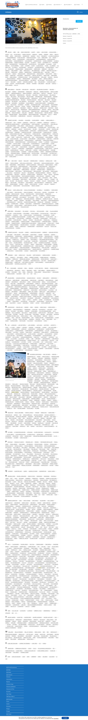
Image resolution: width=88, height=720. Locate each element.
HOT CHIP (43, 260)
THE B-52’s (48, 553)
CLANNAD (9, 143)
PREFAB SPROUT (20, 463)
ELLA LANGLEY (23, 197)
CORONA (35, 150)
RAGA (16, 478)
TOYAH (37, 600)
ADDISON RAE (26, 56)
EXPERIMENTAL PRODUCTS (52, 205)
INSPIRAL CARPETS (51, 270)
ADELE (51, 54)
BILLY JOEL (45, 101)
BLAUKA (7, 104)
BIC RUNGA (47, 99)
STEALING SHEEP (19, 530)
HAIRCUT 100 (22, 255)
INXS (20, 272)
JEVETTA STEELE (43, 289)
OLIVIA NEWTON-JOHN (21, 434)
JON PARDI (18, 299)
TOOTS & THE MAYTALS (19, 596)
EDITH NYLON (38, 192)
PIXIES (57, 458)
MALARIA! (29, 363)
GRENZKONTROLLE (35, 247)
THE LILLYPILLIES (46, 569)
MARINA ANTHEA (37, 371)
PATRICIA (46, 444)
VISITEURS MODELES (34, 626)
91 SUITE (20, 423)
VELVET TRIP (41, 621)
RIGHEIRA (15, 488)
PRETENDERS (29, 463)
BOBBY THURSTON (45, 106)
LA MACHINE (37, 327)
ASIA (35, 81)
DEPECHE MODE (9, 174)
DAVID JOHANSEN (33, 166)
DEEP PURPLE (18, 171)
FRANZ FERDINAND (14, 224)
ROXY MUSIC (21, 494)
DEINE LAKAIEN (54, 171)
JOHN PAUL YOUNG (14, 298)
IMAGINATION (10, 270)
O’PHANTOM (8, 436)
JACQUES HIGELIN (31, 278)
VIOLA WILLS (55, 624)
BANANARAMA (21, 91)
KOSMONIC (31, 319)
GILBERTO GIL (15, 239)
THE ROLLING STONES (47, 577)
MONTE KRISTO (54, 401)
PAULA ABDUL (32, 447)
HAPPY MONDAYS (37, 255)
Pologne (8, 708)
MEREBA (35, 387)
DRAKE (26, 184)
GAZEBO (40, 234)
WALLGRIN (10, 632)
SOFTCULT (19, 522)
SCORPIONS (8, 507)
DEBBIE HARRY (16, 169)
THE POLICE (42, 575)
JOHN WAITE (23, 298)
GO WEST (27, 244)
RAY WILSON (8, 481)
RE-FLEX (45, 481)
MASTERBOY (30, 379)
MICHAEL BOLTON (24, 388)
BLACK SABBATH (30, 103)
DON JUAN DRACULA (39, 182)
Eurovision (8, 691)
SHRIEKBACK (51, 506)
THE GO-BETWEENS (38, 564)
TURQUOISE (8, 604)
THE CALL (15, 557)
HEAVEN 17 (12, 257)
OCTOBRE (10, 432)
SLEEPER (27, 520)
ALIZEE (46, 65)
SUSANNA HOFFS (51, 536)
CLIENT (42, 145)
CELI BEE (35, 129)
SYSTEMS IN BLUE (9, 540)
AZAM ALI (54, 83)
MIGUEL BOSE (34, 393)
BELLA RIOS (13, 96)
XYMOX (44, 643)
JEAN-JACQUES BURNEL (16, 285)
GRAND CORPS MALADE (16, 245)
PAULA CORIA (47, 447)
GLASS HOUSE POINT (17, 241)
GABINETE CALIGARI (12, 232)
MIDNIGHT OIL (17, 393)
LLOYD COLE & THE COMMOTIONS (20, 343)
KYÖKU (45, 320)
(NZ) (46, 493)
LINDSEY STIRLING (32, 340)
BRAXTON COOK (25, 111)
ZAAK (9, 656)
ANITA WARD (20, 75)
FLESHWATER (46, 215)
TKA (24, 595)
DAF (9, 160)
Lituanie (64, 43)
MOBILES (43, 400)
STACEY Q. (14, 528)
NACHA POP (10, 412)
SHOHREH (34, 514)
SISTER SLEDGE (39, 519)
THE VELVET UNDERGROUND (23, 587)
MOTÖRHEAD (49, 405)
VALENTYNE (19, 617)
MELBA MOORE (51, 384)
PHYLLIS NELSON (36, 457)
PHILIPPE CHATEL (33, 455)
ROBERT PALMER (45, 489)
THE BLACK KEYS (16, 554)
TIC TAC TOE (42, 591)
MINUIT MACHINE (16, 398)
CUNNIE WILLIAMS (9, 154)
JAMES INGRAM (24, 280)
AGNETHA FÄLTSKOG (31, 57)
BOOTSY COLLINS (15, 109)
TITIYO (20, 595)
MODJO (27, 401)
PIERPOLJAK (8, 458)
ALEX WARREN (41, 64)
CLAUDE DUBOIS (45, 143)
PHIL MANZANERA (18, 457)
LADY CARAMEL (31, 325)
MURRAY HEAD (35, 406)
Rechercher (66, 19)
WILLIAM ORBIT (44, 635)
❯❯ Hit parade (9, 699)
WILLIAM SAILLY (53, 635)
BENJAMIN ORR (38, 96)
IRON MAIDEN (55, 272)
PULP (13, 466)
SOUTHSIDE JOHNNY (35, 525)
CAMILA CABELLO (50, 120)
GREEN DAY (53, 247)
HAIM (16, 255)
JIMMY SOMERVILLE (51, 291)
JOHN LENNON (14, 296)
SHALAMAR (44, 510)
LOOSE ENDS (34, 345)
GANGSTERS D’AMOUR (36, 232)
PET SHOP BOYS (16, 454)
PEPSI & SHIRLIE (17, 450)
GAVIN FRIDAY (33, 234)
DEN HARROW (31, 172)
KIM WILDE (56, 314)
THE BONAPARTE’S (55, 554)
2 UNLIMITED (20, 606)
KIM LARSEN (49, 314)
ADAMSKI (46, 54)
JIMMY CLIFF (42, 291)
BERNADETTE (15, 98)
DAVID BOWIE (13, 164)
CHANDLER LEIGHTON (43, 130)
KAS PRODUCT (42, 309)
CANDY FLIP (32, 122)
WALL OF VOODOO (29, 632)
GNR (6, 242)
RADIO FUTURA (31, 476)
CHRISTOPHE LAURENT (48, 140)
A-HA (39, 57)
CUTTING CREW (47, 154)
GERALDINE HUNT (49, 236)
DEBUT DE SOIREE (9, 171)
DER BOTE (16, 174)
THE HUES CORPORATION (17, 567)
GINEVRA (23, 239)
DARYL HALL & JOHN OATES (26, 163)
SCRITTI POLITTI (31, 507)
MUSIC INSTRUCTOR (54, 406)
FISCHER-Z (15, 215)
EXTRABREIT (10, 206)
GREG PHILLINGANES (24, 247)
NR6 (28, 426)
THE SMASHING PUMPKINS (17, 582)
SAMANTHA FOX (8, 502)
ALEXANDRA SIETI (13, 64)
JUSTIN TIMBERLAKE (45, 302)
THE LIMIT (14, 570)
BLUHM (23, 106)
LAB (8, 325)
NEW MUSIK (49, 418)
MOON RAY (52, 403)
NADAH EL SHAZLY (29, 412)
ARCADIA (50, 77)
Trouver (79, 21)
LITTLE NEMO (36, 341)
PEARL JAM (53, 449)
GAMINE (27, 232)
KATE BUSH (49, 309)
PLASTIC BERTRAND (25, 460)
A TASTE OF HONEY (51, 81)
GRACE (32, 244)
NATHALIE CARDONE (38, 414)
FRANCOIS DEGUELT (35, 221)
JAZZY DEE (13, 283)
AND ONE (7, 72)
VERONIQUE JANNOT (22, 622)
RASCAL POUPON (44, 480)
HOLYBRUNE (26, 260)
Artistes (81, 12)
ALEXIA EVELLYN (32, 64)
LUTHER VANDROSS (18, 350)
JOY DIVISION (56, 299)
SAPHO (6, 504)
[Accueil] (77, 12)
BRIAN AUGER (53, 111)
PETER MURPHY (28, 452)
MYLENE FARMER (21, 408)
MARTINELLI (45, 375)
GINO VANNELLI (34, 239)
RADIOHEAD (39, 476)
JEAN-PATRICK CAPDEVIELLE (21, 286)
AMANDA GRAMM (19, 68)
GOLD (10, 242)
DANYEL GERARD (14, 163)
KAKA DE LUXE (19, 307)
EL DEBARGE (42, 195)
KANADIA (26, 307)
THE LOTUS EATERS (40, 570)
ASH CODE (13, 81)
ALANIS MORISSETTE (18, 60)
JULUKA (19, 302)
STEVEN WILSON (47, 531)
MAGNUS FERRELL (41, 361)
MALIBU (46, 363)
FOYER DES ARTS (17, 219)
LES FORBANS (20, 335)
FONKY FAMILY (12, 218)
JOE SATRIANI (34, 294)
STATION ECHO (10, 530)
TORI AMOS (44, 596)
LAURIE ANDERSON (39, 330)
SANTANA (54, 502)
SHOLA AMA (41, 514)
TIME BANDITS (10, 593)
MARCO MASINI (49, 366)
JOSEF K (29, 299)
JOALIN (15, 293)
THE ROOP (15, 578)
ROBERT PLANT (54, 489)
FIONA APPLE (8, 215)
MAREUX (35, 367)
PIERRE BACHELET (17, 458)
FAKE (47, 211)
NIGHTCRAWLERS (29, 421)
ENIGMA (16, 200)
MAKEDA (54, 361)
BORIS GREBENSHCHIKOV (34, 109)
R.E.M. (17, 483)
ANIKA (55, 73)
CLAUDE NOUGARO (16, 145)
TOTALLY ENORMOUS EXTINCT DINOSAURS (29, 598)
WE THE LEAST (29, 634)
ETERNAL (7, 203)
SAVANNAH (18, 506)
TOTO (42, 598)
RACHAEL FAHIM (11, 476)
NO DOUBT (48, 423)
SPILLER (23, 527)
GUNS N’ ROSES (18, 250)
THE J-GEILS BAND (13, 569)
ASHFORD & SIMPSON (28, 81)
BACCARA (18, 89)
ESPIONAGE (47, 202)
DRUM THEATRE (33, 184)
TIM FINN (17, 593)
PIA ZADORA (45, 457)
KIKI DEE (21, 314)
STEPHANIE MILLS (9, 531)
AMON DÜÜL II (27, 70)
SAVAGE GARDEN (51, 504)
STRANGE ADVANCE (14, 535)
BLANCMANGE (51, 103)
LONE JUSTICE (26, 345)
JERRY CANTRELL (44, 288)
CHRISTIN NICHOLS (29, 140)
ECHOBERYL (47, 190)
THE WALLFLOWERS (43, 587)
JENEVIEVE (41, 286)
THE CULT (15, 561)
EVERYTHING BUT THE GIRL (30, 205)
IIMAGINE (31, 268)
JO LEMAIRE (30, 298)
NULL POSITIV (39, 426)
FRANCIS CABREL (15, 221)
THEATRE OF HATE (51, 551)
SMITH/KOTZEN (34, 520)
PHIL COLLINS (38, 454)
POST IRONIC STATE (9, 463)
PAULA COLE (39, 447)
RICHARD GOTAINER (51, 484)
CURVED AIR (35, 154)
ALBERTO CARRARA (18, 62)
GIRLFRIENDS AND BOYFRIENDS (46, 239)
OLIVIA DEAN (56, 432)
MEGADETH (7, 384)
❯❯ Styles (8, 669)
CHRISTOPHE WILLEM (32, 141)
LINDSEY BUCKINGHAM (21, 340)
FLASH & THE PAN (28, 215)
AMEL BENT (50, 68)
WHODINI (14, 635)
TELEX (53, 548)
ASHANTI (19, 81)
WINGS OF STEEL (27, 637)
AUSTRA (12, 83)
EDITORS (45, 192)
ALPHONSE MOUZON (39, 67)
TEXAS (6, 551)
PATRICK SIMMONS (29, 445)
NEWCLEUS (36, 418)
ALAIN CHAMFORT (31, 59)
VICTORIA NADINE (22, 624)
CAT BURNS (23, 127)
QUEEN (25, 471)
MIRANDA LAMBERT (35, 398)
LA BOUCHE (13, 325)
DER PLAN (23, 174)
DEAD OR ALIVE (41, 167)
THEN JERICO (48, 574)
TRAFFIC (23, 601)
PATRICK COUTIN (9, 445)
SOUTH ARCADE (24, 525)
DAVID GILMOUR (49, 164)
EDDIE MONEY (55, 190)
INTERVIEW (14, 272)
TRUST (46, 603)
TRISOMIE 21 (34, 603)
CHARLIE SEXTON (36, 133)
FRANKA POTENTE (16, 223)
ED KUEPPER (51, 192)
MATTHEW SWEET (54, 380)
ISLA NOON (18, 273)
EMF (13, 198)
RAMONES (42, 478)
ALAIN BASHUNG (21, 59)
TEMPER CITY (14, 549)
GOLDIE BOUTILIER (28, 242)
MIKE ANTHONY (8, 395)
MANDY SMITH (30, 364)
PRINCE (8, 465)
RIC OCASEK (8, 488)
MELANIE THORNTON (41, 384)
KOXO (43, 319)
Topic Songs (8, 694)
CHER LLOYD (19, 137)
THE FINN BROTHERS (15, 562)
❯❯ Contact (8, 714)
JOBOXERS (48, 293)
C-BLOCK (20, 129)
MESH (50, 387)
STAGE (19, 528)
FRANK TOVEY (51, 223)
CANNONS (39, 122)
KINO (13, 317)
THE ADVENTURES (25, 551)
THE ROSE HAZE (23, 578)
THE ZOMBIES (42, 588)
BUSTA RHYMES (36, 115)
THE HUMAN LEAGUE (29, 567)
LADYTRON (46, 325)
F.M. (55, 216)
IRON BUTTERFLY (47, 272)
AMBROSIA (44, 68)
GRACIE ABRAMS (47, 244)
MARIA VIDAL (42, 369)
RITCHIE (38, 488)
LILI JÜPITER (21, 338)
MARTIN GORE (53, 375)
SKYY (21, 520)
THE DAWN (39, 561)
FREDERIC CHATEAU (50, 224)
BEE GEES (28, 94)
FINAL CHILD (53, 213)
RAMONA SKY (28, 483)
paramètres (56, 718)
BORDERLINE (24, 109)
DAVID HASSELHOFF (23, 166)
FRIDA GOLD (23, 226)
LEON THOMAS (10, 333)
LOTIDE (47, 345)
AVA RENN (34, 83)
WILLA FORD (36, 635)
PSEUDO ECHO (44, 465)
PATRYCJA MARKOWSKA (49, 445)
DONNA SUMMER (13, 184)
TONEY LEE (53, 595)
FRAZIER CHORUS (24, 224)
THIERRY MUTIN (51, 588)
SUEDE (46, 535)
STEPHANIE (51, 530)
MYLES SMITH (30, 408)
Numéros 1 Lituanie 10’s (67, 36)
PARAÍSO (37, 442)
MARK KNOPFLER (52, 371)
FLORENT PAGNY (31, 216)
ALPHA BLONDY (22, 67)
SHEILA (52, 512)
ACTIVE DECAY (17, 54)
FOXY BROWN (8, 219)
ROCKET (22, 491)
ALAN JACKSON (28, 60)
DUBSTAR (52, 184)
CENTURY (9, 130)
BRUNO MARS (43, 114)
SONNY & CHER (17, 523)
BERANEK (55, 96)
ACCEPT (33, 52)
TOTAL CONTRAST (14, 598)
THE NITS (41, 574)
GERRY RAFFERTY (24, 237)
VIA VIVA (9, 624)
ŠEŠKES (56, 509)
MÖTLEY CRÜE (41, 405)
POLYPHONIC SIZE (13, 462)
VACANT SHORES (11, 617)
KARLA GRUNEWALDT (18, 309)
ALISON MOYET (39, 65)
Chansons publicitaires (11, 686)
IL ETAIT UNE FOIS (39, 268)
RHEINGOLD (32, 484)
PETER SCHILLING (38, 452)
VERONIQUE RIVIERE (33, 622)
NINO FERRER (27, 423)
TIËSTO (48, 591)
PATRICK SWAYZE (38, 445)
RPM (36, 494)
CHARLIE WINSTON (46, 133)
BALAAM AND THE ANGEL (42, 89)
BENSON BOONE (47, 96)
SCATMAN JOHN (36, 506)
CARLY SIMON (21, 125)
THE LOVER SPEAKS (50, 570)
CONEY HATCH (48, 148)
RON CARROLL (37, 493)
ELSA (41, 197)
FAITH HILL (32, 211)
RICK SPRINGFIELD (51, 486)
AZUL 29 (16, 85)
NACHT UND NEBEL (19, 412)
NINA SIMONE (13, 423)
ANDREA (21, 72)
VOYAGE (19, 627)
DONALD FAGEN (51, 180)
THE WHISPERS (28, 588)
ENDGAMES (9, 200)
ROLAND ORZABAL (11, 493)
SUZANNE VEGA (8, 538)
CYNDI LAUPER (12, 156)
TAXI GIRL (43, 546)
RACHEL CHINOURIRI (21, 476)
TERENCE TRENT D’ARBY (45, 549)
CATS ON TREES (51, 127)
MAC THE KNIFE (46, 354)
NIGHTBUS (21, 421)
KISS (32, 317)
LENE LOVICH (29, 332)
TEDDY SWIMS (34, 548)
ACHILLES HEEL (52, 52)
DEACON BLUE (26, 167)
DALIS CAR (26, 160)
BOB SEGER (23, 107)
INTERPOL (7, 272)
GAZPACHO (46, 234)
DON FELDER (13, 182)
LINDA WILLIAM (10, 340)
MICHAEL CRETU (34, 388)
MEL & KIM (32, 384)
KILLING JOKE (28, 314)
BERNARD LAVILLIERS (25, 98)
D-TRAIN (41, 184)
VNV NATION (52, 626)
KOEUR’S (9, 319)
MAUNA (30, 382)
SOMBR (40, 522)
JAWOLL (43, 281)
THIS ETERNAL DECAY (33, 590)
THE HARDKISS (35, 566)
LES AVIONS (40, 333)
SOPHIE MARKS (41, 523)
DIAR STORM (15, 177)
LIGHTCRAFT (44, 337)
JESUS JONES (34, 289)
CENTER (48, 129)
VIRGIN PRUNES (18, 626)
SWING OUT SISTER (23, 538)
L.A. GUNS (12, 327)
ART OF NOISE (41, 80)
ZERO (28, 656)
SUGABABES (52, 535)
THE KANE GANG (23, 569)
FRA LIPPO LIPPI (38, 219)
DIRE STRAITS (24, 179)
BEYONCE (23, 99)
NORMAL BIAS (37, 424)
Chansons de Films (10, 689)
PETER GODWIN (8, 452)
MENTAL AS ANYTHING (48, 385)
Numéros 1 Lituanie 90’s (67, 40)
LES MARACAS (28, 335)
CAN (14, 122)
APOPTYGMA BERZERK (34, 77)
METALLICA (55, 387)
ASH (55, 80)
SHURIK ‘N (48, 514)
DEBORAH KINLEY (51, 169)
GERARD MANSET (14, 237)
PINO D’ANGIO (51, 458)
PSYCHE (51, 465)
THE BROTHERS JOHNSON (42, 556)
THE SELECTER (16, 580)
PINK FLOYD (43, 458)
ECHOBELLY (39, 190)
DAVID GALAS (41, 164)
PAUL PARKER (26, 449)
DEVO (8, 176)
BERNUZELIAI (34, 98)
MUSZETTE (9, 408)
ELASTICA (35, 195)
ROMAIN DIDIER (20, 493)
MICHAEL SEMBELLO (27, 390)
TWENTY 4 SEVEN (48, 604)
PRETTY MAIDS (37, 463)
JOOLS (23, 299)
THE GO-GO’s (47, 564)
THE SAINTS (48, 578)
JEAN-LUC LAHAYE (41, 285)
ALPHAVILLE (30, 67)
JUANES (9, 301)
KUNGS (7, 320)
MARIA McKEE (50, 367)
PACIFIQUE (10, 442)
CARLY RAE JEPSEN (11, 125)
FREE (6, 226)
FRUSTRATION (39, 226)
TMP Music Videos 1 (10, 696)
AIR (50, 57)
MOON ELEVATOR (26, 403)
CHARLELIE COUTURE (26, 132)
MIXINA (30, 400)
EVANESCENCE (36, 203)
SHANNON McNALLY (24, 512)
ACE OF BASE (44, 52)
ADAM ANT (34, 54)
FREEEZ (11, 226)
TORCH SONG (37, 596)
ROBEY (8, 491)
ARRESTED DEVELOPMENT (11, 80)
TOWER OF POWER (30, 600)
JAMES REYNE (33, 280)
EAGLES (9, 190)
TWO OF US (13, 606)
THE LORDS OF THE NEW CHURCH (26, 570)
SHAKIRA (38, 510)
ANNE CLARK (46, 75)
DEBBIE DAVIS (8, 169)
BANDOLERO (29, 91)
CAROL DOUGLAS (29, 125)
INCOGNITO (17, 270)
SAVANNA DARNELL (9, 506)
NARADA (16, 414)
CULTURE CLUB (53, 153)
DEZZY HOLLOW (40, 176)
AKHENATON (8, 59)
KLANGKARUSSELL (49, 317)
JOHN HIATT (49, 294)
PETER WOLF (46, 452)
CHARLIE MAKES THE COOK (16, 133)
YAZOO (29, 648)
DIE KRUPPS (45, 177)
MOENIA (32, 401)
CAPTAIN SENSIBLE (26, 124)
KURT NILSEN (22, 320)
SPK (41, 527)
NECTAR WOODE (38, 416)
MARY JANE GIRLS (50, 377)
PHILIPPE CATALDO (23, 455)
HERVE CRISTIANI (45, 259)
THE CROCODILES (49, 559)
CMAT (17, 146)
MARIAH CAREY (42, 367)
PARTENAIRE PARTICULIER (46, 442)
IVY (28, 273)
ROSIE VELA (8, 494)
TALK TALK (32, 544)
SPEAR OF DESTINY (15, 527)
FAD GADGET (18, 211)
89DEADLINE (48, 193)
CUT (41, 154)
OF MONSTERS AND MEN (19, 432)
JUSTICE (37, 302)
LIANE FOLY (36, 337)
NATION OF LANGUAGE (21, 416)
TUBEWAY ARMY (53, 603)
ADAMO (40, 54)
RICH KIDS (28, 486)
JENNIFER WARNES (14, 288)
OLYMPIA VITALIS (31, 434)
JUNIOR (32, 302)
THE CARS (31, 557)
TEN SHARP (35, 549)
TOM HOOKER (30, 595)
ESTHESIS (54, 202)
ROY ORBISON (29, 494)
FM (6, 218)
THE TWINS (12, 587)
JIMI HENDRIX (15, 291)
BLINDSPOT (20, 104)
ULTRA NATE (23, 610)
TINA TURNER (14, 595)
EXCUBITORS (41, 205)
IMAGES (46, 268)
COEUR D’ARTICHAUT (49, 146)
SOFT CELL (12, 522)
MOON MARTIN (45, 403)
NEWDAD (43, 418)
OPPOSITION (15, 436)
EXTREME (17, 206)
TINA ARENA (43, 593)
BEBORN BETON (20, 94)
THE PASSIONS (34, 575)
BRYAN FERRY (13, 115)
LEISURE (22, 332)
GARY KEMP (9, 234)
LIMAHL (27, 338)
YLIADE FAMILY (19, 650)
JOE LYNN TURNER (25, 294)
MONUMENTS (17, 403)
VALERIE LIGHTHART (48, 617)
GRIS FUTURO (8, 249)
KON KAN (15, 319)
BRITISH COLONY (39, 112)
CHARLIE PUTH (27, 133)
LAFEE (6, 327)
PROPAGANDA (36, 465)
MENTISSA (7, 387)
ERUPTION (20, 202)
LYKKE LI (36, 350)
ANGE (53, 72)
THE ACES (17, 551)
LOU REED (44, 346)
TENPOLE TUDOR (27, 549)
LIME (32, 338)
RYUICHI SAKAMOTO (25, 496)
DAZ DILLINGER (17, 167)
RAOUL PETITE (19, 480)
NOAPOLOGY (41, 423)
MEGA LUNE (15, 384)
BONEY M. (30, 107)
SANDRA (39, 502)
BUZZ (48, 115)
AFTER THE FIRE (21, 57)
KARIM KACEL (8, 309)
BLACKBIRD (14, 103)
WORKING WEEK (21, 639)
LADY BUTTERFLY (22, 325)
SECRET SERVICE (20, 509)
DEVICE (50, 174)
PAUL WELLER (34, 449)
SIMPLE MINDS (33, 517)
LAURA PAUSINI (31, 329)
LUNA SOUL (56, 348)
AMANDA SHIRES (28, 68)
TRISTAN (41, 603)
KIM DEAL (43, 314)
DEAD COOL (33, 167)
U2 (16, 613)
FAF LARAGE (25, 211)
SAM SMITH (32, 502)
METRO (8, 388)
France (7, 701)
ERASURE (21, 200)
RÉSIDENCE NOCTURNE (16, 484)
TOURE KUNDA (15, 600)
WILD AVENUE (21, 635)
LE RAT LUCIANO (32, 333)
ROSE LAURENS (52, 493)
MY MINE (37, 408)
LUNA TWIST (9, 350)
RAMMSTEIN (35, 478)
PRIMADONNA (45, 463)
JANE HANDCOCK (49, 280)
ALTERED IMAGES (50, 67)
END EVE (56, 198)
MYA (15, 408)
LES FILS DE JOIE (11, 335)
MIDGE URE (9, 393)
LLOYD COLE (8, 343)
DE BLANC (33, 169)
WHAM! (36, 634)
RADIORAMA (46, 476)
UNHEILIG (54, 610)
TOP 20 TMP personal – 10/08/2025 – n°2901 (71, 33)
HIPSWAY (7, 260)
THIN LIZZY (17, 590)
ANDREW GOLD (28, 72)
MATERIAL (43, 379)
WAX (48, 632)
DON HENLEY (21, 182)
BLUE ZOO (17, 106)
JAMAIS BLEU (54, 278)
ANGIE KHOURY (40, 73)
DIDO (39, 177)
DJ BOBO (53, 179)
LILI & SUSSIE (14, 338)
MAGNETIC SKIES (31, 361)
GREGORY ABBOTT (14, 247)
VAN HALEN (42, 619)
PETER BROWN (43, 450)
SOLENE (25, 522)
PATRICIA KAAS (53, 444)
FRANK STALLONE (42, 223)
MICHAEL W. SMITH (37, 390)
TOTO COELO (49, 598)
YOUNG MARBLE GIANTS (42, 650)
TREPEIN (19, 603)
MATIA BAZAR (37, 380)
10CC (20, 549)
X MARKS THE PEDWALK (24, 643)
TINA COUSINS (51, 593)
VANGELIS (36, 619)
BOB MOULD (15, 107)
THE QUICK (18, 577)
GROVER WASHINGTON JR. (25, 249)
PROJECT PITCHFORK (26, 465)
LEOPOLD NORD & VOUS (21, 333)
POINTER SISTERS (52, 460)
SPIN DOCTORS (30, 527)
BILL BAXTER (15, 101)
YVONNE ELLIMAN (24, 652)
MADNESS (34, 358)
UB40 (9, 610)
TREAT (13, 603)
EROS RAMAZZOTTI (11, 202)
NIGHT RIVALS (38, 421)
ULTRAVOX (29, 610)
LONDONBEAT (8, 345)
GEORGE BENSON (9, 236)
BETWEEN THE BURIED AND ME (12, 99)
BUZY (43, 115)
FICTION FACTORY (44, 213)
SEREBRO (39, 509)
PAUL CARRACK (55, 447)
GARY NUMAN (25, 234)
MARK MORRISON (31, 372)
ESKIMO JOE (40, 202)
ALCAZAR (27, 62)
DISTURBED (40, 179)
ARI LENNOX (34, 78)
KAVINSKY (27, 311)
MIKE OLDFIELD (25, 395)
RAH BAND (21, 478)
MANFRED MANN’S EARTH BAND (43, 364)
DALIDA (20, 160)
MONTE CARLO (45, 401)
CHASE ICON (13, 135)
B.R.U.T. (50, 114)
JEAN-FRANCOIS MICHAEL (47, 283)
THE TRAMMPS (49, 585)
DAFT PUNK (14, 160)
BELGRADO (35, 94)
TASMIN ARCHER (31, 546)
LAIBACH (18, 327)
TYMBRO (33, 606)
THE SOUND (27, 582)
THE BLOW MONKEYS (36, 554)
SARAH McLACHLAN (24, 504)
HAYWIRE (54, 255)
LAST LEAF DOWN (52, 327)
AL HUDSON (49, 64)
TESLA (54, 549)
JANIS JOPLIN (23, 281)
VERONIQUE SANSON (44, 622)
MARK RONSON (40, 372)
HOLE (12, 260)
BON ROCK (51, 107)
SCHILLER (44, 506)
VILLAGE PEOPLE (40, 624)
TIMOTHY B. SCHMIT (34, 593)
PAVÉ (48, 449)
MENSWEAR (38, 385)
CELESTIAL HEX (27, 129)
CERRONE (15, 130)
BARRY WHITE (36, 93)
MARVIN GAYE (30, 377)
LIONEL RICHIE (44, 340)
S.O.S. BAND (55, 523)
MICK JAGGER (54, 392)
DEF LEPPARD (46, 171)
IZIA (31, 273)
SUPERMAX (28, 536)
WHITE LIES (42, 634)
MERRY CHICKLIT (43, 387)
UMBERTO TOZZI (38, 610)
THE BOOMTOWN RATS (12, 556)
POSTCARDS (54, 462)
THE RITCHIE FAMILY (35, 577)
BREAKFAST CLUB (35, 111)
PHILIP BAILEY (14, 455)
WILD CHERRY (29, 635)
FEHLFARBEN (26, 213)
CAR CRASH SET (45, 124)
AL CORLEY (33, 62)
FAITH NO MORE (40, 211)
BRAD (19, 111)
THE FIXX (24, 562)
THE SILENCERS (38, 580)
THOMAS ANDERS (48, 590)
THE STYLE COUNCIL (36, 583)
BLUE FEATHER (45, 104)
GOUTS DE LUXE (19, 244)
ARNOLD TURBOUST (48, 78)
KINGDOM (45, 315)
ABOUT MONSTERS (25, 52)
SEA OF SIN (45, 507)
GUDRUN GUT (46, 249)
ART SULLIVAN (49, 80)
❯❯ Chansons (9, 674)
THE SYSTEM (46, 583)
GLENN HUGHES (43, 241)
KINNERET (7, 317)
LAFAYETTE (53, 325)
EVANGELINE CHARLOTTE (47, 203)
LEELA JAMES (8, 332)
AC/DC (38, 52)
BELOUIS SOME (30, 96)
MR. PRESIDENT (23, 400)
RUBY (43, 494)
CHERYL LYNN (27, 137)
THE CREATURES (39, 559)
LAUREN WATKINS (29, 330)
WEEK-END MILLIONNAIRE (11, 634)
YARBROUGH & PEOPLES (20, 648)
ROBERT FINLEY (25, 489)
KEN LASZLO (24, 312)
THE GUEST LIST (26, 566)
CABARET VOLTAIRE (12, 120)
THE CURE (21, 561)
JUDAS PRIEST (15, 301)
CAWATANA (13, 129)
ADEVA (11, 56)
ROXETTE (14, 494)
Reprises (8, 681)
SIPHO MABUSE (22, 519)
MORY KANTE (25, 405)
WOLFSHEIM (13, 639)
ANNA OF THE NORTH (37, 75)
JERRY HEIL (52, 288)
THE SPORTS (51, 582)
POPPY (27, 462)
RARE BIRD (35, 480)
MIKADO (41, 393)
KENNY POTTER (42, 312)
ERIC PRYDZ (44, 200)
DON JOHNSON (29, 182)
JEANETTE (37, 283)
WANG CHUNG (38, 632)
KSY (55, 319)
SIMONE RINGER (24, 517)
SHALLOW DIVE (51, 510)
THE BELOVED (41, 553)
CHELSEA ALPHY (37, 135)
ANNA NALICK (27, 75)
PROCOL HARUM (16, 465)
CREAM (42, 151)
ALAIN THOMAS (8, 60)
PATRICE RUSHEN (38, 444)
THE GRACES (55, 564)
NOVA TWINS (15, 426)
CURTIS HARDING (19, 154)
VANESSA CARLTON (9, 619)
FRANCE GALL (47, 219)
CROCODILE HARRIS (15, 153)
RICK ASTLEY (35, 486)
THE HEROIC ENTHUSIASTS (46, 566)
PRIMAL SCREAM (53, 463)
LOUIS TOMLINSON (35, 346)
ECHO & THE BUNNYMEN (29, 190)
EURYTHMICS (29, 203)
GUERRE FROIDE (55, 249)
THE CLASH (13, 559)
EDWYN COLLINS (15, 193)
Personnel (8, 706)
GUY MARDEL (42, 250)
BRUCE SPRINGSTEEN (34, 114)
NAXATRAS (30, 416)
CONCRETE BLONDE (39, 148)
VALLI (56, 617)
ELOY (37, 197)
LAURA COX (23, 329)
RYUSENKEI (34, 496)
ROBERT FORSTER (35, 489)
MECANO (54, 382)
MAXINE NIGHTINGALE (45, 382)
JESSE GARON (8, 289)
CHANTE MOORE (53, 130)
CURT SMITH (28, 154)
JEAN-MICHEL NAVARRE (52, 285)
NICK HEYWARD (19, 419)
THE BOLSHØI (46, 554)
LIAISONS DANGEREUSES (26, 337)
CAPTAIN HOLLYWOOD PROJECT (12, 124)
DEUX (45, 174)
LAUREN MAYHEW (19, 330)
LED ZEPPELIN (54, 330)
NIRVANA (34, 423)
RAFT (11, 478)
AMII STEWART (14, 70)
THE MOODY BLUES (48, 572)
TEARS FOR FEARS (18, 548)
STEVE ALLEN (28, 531)
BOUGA (49, 109)
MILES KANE (42, 395)
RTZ (39, 494)
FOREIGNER (28, 218)
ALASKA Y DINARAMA (47, 60)
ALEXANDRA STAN (23, 64)
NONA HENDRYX (28, 424)
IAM (8, 268)
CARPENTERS (8, 127)
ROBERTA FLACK (16, 489)
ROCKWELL (28, 491)
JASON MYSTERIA (36, 281)
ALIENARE (27, 65)
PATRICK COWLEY (19, 445)
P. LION (39, 460)
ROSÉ (43, 493)
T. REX (24, 603)
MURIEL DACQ (27, 406)
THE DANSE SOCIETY (30, 561)
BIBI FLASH (40, 99)
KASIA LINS (34, 309)
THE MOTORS (14, 574)
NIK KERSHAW (50, 421)
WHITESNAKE (50, 634)
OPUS (21, 436)
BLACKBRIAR (21, 103)
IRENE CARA (30, 272)
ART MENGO (33, 80)
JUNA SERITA (25, 302)
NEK (6, 418)
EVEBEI (56, 203)
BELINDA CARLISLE (43, 94)
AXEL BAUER (41, 83)
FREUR (16, 226)
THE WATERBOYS (53, 587)
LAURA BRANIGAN (15, 329)
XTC (40, 643)
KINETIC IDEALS (24, 315)
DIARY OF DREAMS (24, 177)
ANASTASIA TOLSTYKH (51, 70)
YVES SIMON (16, 652)
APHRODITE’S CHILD (22, 77)
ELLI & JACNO (31, 197)
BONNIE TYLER (43, 107)
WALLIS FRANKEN (19, 632)
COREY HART (28, 150)
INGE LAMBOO (41, 270)
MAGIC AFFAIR (47, 359)
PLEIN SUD (34, 460)
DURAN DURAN (16, 185)
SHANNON (16, 512)
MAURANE (36, 382)
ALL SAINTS (14, 67)
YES (53, 648)
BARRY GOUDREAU (27, 93)
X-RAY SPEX (34, 643)
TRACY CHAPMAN (15, 601)
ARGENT (19, 78)
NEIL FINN (46, 416)
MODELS (55, 400)
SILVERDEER (16, 517)
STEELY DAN (28, 530)
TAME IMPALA (48, 544)
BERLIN (8, 98)
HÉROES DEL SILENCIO (25, 259)
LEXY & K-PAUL (15, 337)
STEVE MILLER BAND (37, 531)
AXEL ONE (48, 83)
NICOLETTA (14, 421)
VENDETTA (48, 621)
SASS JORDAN (42, 504)
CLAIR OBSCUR (54, 141)
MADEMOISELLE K (31, 356)
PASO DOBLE (22, 444)
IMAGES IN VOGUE (54, 268)
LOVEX (24, 348)
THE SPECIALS (43, 582)
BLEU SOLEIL (13, 104)
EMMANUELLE (19, 198)
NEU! (24, 418)
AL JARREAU (52, 65)
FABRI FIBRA (10, 211)
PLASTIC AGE (16, 460)
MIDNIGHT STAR (25, 393)
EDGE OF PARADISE (28, 192)
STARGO (50, 528)
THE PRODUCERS (51, 575)
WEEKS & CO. (22, 634)
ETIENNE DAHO (14, 203)
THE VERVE (34, 587)
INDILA (23, 270)
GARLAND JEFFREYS (53, 232)
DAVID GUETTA (13, 166)
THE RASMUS (26, 577)
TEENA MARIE (47, 548)
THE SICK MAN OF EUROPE (27, 580)
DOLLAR (44, 180)
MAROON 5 (48, 372)
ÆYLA (38, 56)
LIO (38, 340)
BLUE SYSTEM (10, 106)
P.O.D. (44, 460)
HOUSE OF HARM (51, 260)
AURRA (6, 83)
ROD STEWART (36, 491)
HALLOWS (29, 255)
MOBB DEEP (37, 400)
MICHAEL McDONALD (16, 390)
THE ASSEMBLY (41, 551)
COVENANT (23, 151)
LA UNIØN (7, 329)
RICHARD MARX (8, 486)
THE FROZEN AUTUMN (51, 562)
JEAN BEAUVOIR (20, 283)
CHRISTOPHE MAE (9, 141)
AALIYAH (9, 52)
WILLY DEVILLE (8, 637)
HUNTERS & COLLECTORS (20, 263)
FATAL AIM (9, 213)
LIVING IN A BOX (48, 341)
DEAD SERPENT (50, 167)
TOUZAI (22, 600)
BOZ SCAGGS (13, 111)
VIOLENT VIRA (10, 626)
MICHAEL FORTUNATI (44, 388)
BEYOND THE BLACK (31, 99)
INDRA (35, 270)
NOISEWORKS (10, 424)
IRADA (24, 272)
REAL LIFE (20, 481)
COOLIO (22, 150)
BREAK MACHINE (44, 111)
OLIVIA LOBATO (10, 434)
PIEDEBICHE (52, 457)
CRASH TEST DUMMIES (33, 151)
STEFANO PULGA (36, 530)
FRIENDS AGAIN (31, 226)
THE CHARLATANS (49, 557)
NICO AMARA (39, 419)
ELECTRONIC (8, 197)
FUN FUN (47, 226)
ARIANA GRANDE (26, 78)
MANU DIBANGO (55, 364)
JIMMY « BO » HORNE (32, 291)
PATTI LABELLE (16, 447)
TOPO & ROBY (29, 596)
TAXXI (48, 546)
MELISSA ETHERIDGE (15, 385)
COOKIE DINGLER (14, 150)
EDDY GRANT (10, 192)
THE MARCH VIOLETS (18, 572)
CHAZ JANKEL (21, 135)
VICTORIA (14, 624)
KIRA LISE (18, 317)
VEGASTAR (25, 621)
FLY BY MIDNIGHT (40, 216)
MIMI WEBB (29, 397)
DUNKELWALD (8, 185)
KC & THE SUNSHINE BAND (45, 311)
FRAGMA (31, 219)
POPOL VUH (21, 462)
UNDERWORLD (46, 610)
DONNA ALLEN (49, 182)
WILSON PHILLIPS (18, 637)
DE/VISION (56, 174)
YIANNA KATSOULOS (9, 650)
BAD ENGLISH (25, 89)
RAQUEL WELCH (27, 480)
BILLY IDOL (38, 101)
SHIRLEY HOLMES (26, 514)
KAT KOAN (13, 311)
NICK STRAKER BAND (29, 419)
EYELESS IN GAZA (25, 206)
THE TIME (42, 585)
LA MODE (44, 327)
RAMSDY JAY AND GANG (51, 478)
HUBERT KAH (17, 262)
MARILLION (29, 371)
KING (31, 315)
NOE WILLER (55, 423)
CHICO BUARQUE (40, 137)
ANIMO (6, 75)
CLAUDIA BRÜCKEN (26, 145)
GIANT (40, 237)
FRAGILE (25, 219)
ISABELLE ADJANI (11, 273)
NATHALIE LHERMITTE (50, 414)
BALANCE (52, 89)
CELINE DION (41, 129)
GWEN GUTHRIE (33, 250)
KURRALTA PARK (14, 320)
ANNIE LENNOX (13, 77)
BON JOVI (36, 107)
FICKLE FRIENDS (34, 213)
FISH (21, 215)
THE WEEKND (20, 588)
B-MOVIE (29, 106)
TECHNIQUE (26, 548)
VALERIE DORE (27, 617)
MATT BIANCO (45, 380)
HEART (6, 257)
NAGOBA (37, 412)
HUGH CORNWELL (39, 262)
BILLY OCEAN (53, 101)
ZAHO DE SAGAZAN (16, 656)
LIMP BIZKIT (37, 338)
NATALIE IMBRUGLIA (27, 414)
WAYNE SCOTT (54, 632)
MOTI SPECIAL (33, 405)
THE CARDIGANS (23, 557)
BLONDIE (27, 104)
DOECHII (26, 180)
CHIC (33, 137)
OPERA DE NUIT (48, 434)
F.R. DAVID (32, 224)
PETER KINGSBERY (18, 452)
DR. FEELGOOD (19, 180)
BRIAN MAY (7, 112)
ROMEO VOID (29, 493)
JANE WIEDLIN (14, 281)
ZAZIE (23, 656)
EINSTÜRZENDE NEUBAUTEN (11, 195)
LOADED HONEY (33, 343)
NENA (19, 418)
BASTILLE (43, 93)
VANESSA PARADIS (28, 619)
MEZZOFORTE (15, 388)
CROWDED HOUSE (26, 153)
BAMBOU (14, 91)
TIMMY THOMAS (24, 593)
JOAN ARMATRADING (23, 293)
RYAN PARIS (16, 496)
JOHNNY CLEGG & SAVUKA (25, 296)
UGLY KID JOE (15, 610)
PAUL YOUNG (42, 449)
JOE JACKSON (16, 294)
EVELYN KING (10, 205)
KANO (31, 307)
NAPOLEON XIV (8, 414)
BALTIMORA (7, 91)
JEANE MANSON (29, 283)
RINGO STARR (22, 488)
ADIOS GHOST (18, 56)
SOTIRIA (9, 525)
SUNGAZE (7, 536)
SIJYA (36, 515)
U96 (12, 613)
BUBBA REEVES (22, 115)
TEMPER (7, 549)
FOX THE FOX (53, 218)
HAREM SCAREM (46, 255)
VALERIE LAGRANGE (37, 617)
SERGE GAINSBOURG (48, 509)
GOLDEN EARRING (18, 242)
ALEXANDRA (45, 62)
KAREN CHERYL (51, 307)
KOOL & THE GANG (23, 319)
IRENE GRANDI (37, 272)
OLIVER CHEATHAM (38, 432)
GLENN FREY (35, 241)
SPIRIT (37, 527)
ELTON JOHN (47, 197)
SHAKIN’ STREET (30, 510)
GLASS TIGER (27, 241)
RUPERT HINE (50, 494)
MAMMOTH (52, 363)
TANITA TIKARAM (14, 546)
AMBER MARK (37, 68)
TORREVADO (52, 596)
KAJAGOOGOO (11, 307)
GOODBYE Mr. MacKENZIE (44, 242)
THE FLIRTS (30, 562)
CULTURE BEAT (44, 153)
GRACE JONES (39, 244)
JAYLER (7, 283)
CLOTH (12, 146)
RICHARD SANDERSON (19, 486)
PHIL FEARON (46, 454)
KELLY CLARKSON (16, 312)
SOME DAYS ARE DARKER (49, 522)
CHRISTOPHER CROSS (20, 141)
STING (37, 533)
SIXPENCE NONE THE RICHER (11, 520)
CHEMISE (45, 135)
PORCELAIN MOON (35, 462)
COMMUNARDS (29, 148)
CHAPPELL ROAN (9, 132)
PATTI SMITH (24, 447)
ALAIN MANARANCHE (41, 59)
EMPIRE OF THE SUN (47, 198)
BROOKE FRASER (13, 114)
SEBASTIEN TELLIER (9, 509)
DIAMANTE (48, 176)
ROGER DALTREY (45, 491)
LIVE (42, 341)
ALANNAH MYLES (37, 60)
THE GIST (23, 564)
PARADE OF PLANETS (19, 442)
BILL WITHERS (31, 101)
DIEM (51, 177)
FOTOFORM (35, 218)
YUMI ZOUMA (8, 652)
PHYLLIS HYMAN (27, 457)
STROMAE (36, 535)
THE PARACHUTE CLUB (24, 575)
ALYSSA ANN (11, 68)
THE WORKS (40, 567)
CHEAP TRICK (29, 135)
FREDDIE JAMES (40, 224)
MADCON (54, 354)
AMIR (21, 70)
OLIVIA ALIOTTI (48, 432)
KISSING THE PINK (39, 317)
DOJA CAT (32, 180)
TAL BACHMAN (15, 544)
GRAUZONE (48, 245)
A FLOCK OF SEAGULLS (54, 56)
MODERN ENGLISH (9, 401)
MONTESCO (9, 403)
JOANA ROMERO (33, 293)
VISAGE (25, 626)
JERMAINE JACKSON (33, 288)
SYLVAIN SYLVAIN (33, 538)
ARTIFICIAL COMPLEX (24, 80)
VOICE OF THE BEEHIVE (10, 627)
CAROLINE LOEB (48, 125)
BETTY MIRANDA (51, 98)
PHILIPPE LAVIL (42, 455)
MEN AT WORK (25, 385)
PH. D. (23, 454)
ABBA (14, 52)
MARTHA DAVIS (48, 374)
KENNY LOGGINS (33, 312)
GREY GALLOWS (45, 247)
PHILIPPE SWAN (8, 457)
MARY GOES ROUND (39, 377)
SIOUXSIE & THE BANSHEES (11, 519)
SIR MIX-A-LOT (31, 519)
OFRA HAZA (29, 432)
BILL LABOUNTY (22, 101)
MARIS (44, 371)
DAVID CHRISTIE (21, 164)
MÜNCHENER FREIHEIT (17, 406)
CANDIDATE (25, 122)
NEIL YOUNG (53, 416)
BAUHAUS (50, 93)
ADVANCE (33, 56)
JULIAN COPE (32, 301)
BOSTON (44, 109)
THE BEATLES (23, 553)
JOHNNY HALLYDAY (37, 296)
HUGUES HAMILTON (49, 262)
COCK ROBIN (32, 146)
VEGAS (19, 621)
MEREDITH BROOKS (27, 387)
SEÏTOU (33, 509)
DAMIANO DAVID (33, 160)
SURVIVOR (43, 536)
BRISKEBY (31, 112)
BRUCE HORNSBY (23, 114)
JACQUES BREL (11, 278)
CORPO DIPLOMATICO (44, 150)
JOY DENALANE (47, 299)
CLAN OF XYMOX (17, 143)
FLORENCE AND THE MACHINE (18, 216)
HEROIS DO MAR (35, 259)
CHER (8, 137)
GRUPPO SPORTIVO (37, 249)
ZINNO (39, 656)
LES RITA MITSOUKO (47, 335)
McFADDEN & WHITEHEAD (35, 354)
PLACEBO (9, 460)
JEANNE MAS (10, 286)
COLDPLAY (7, 148)
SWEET (15, 538)
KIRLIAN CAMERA (26, 317)
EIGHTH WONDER (39, 193)
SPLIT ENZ (51, 527)
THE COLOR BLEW (22, 559)
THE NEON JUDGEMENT (31, 574)
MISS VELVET (8, 400)
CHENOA (56, 135)
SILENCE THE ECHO (43, 515)
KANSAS (36, 307)
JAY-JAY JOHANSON (51, 281)
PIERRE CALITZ (26, 458)
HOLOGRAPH (18, 260)
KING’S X (51, 315)
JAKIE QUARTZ (46, 278)
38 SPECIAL (24, 590)
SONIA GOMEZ (8, 523)
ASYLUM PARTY (41, 81)
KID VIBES (15, 314)
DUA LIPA (46, 184)
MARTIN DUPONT (37, 375)
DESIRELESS (39, 174)
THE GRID (9, 566)
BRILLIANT (24, 112)
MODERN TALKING (19, 401)
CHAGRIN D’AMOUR (24, 130)
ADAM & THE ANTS (26, 54)
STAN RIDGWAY (33, 528)
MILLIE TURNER (13, 397)
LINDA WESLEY (55, 338)
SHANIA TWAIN (8, 512)
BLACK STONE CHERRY (40, 103)
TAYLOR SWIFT (55, 546)
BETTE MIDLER (42, 98)
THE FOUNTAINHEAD (39, 562)
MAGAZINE (54, 358)
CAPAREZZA (46, 122)
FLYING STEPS (49, 216)
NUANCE (32, 426)
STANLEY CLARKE (42, 528)
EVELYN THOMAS (18, 205)
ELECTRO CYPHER (51, 195)
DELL (42, 72)
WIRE (34, 637)
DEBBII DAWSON (25, 169)
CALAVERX (21, 120)
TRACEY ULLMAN (49, 600)
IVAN (24, 273)
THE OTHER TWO (13, 575)
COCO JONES (39, 146)
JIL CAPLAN (51, 289)
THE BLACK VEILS (25, 554)
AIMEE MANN (44, 57)
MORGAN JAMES (16, 405)
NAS (20, 414)
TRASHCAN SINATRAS (42, 601)
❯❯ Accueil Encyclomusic (11, 667)
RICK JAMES (42, 486)
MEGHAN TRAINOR (24, 384)
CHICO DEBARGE (49, 137)
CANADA (19, 122)
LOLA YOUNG (50, 343)
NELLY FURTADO (12, 418)
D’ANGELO (41, 160)
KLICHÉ (57, 317)
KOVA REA (38, 319)
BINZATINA (7, 103)
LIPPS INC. (52, 340)
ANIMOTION (12, 75)
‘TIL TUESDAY (55, 591)
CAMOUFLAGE (8, 122)
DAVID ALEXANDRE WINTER (48, 163)
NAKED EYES (44, 412)
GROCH (15, 249)
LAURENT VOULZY (9, 330)
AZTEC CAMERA (8, 85)
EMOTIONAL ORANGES (29, 198)
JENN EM (48, 286)
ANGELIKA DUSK (21, 73)
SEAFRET (39, 507)
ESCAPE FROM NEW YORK (30, 202)
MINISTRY (46, 397)
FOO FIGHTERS (20, 218)
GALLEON (21, 232)
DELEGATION (17, 172)
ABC (18, 52)
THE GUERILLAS (16, 566)
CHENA (50, 135)
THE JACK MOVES (51, 567)
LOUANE (19, 346)
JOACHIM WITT (8, 293)
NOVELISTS (22, 426)
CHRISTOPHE (38, 140)
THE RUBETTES (31, 578)
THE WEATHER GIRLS (10, 588)
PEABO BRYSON (8, 450)
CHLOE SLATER (23, 138)
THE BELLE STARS (32, 553)
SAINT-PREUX (35, 500)
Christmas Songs (9, 684)
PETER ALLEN (35, 450)
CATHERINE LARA (42, 127)
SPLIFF (45, 527)
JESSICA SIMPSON (18, 289)
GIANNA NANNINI (33, 237)
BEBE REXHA (12, 94)
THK (41, 590)
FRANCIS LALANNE (25, 221)
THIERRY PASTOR (9, 590)
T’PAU (42, 600)
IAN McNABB (13, 268)
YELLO (34, 648)
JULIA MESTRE (24, 301)
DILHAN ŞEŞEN (15, 179)
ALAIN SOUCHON (51, 59)
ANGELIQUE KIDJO (31, 73)
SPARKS (7, 527)
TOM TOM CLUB (46, 595)
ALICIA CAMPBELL (15, 65)
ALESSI (39, 62)
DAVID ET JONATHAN (31, 164)
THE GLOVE (29, 564)
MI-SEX (43, 398)
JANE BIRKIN (41, 280)
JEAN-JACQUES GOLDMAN (29, 285)
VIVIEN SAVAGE (44, 626)
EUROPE (22, 203)
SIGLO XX (9, 515)
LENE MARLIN (37, 332)
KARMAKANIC (27, 309)
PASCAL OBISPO (13, 444)
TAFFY (9, 544)
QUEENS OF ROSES (33, 471)
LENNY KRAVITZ (44, 332)
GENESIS (53, 234)
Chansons (8, 676)
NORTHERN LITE (46, 424)
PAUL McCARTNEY (18, 449)
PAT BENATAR (30, 444)
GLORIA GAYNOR (52, 241)
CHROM (40, 141)
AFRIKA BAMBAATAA (11, 57)
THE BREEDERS (31, 556)
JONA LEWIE (37, 298)
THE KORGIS (38, 569)
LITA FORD (23, 341)
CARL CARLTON (54, 124)
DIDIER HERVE (33, 177)
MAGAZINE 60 (30, 359)
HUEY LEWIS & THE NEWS (27, 262)
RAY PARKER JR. (53, 480)
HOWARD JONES (9, 262)
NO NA (22, 424)
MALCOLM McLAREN (37, 363)
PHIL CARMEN (30, 454)
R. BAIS (14, 481)
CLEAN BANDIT (36, 145)
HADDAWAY (10, 255)
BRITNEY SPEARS (48, 112)
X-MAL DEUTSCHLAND (12, 643)
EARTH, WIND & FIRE (17, 190)
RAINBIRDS (28, 478)
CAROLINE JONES (39, 125)
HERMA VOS (15, 259)
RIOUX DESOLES (30, 488)
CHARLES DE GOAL (37, 132)
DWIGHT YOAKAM (35, 185)
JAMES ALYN (8, 280)
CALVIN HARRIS (35, 120)
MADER (38, 356)
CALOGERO (27, 120)
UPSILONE (7, 613)
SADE (20, 500)
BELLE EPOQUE (21, 96)
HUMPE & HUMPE (9, 263)
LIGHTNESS (51, 337)
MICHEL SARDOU (45, 392)
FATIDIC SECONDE (17, 213)
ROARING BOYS (45, 488)
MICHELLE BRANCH (25, 392)
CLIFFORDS (48, 145)
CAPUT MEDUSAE (36, 124)
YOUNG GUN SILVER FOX (29, 650)
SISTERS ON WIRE (49, 519)
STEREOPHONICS (19, 531)
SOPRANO (48, 523)
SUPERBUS (14, 536)
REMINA (35, 483)
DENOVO (49, 172)
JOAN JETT (41, 293)
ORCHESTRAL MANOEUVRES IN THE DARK (42, 436)
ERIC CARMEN (36, 200)
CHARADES (17, 132)
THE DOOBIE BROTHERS (48, 561)
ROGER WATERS (54, 491)
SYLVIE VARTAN (49, 538)
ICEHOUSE (20, 268)
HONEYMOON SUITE (35, 260)
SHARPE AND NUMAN (35, 512)
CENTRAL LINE (55, 129)
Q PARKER (10, 471)
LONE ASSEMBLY (17, 345)
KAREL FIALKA (43, 307)
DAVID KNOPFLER (43, 166)
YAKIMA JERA (10, 648)
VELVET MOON (33, 621)
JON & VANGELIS (54, 298)
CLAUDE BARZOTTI (35, 143)
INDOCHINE (29, 270)
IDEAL (25, 268)
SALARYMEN (43, 500)
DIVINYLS (47, 179)
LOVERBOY (18, 348)
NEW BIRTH (29, 418)
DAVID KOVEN (52, 166)
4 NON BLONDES (44, 218)
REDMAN (39, 481)
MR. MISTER (15, 400)
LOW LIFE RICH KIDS (32, 348)
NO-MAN (17, 424)
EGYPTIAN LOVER (30, 193)
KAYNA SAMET (34, 311)
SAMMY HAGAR (25, 502)
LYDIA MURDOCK (28, 350)
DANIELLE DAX (49, 160)
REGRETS (12, 483)
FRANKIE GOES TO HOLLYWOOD (29, 223)
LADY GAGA (39, 325)
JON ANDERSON (45, 298)
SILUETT (52, 515)
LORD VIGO (41, 345)
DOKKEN (38, 180)
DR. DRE (12, 180)
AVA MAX (28, 83)
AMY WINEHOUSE (35, 70)
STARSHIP (56, 528)
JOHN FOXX (41, 294)
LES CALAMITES (48, 333)
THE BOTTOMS (22, 556)
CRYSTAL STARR (35, 153)
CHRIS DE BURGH (41, 138)
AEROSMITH (44, 56)
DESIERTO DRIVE (31, 174)
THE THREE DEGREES (33, 585)
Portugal (8, 711)
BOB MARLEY (8, 107)
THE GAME (7, 564)
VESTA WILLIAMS (54, 622)
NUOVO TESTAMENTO (49, 426)
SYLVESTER (41, 538)
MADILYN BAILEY (46, 356)
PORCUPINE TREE (45, 462)
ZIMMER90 (33, 656)
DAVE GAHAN (37, 163)
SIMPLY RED (41, 517)
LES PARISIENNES (37, 335)
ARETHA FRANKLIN (11, 78)
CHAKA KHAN (33, 130)
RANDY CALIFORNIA (9, 480)
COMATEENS (21, 148)
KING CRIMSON (37, 315)
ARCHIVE (56, 77)
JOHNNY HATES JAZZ (48, 296)
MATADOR (37, 379)
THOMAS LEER (13, 591)
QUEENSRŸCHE (42, 471)
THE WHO (35, 588)
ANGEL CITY (8, 73)
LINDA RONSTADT (46, 338)
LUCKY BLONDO (48, 348)
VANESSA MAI (19, 619)
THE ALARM (33, 551)
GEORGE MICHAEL (39, 236)
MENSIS (32, 385)
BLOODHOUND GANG (36, 104)
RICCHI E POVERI (41, 484)
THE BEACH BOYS (14, 553)
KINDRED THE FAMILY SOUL (13, 315)
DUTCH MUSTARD (26, 185)
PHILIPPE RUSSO (51, 455)
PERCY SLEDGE (26, 450)
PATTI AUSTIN (8, 447)
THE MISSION (28, 572)
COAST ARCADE (23, 146)
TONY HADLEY (8, 596)
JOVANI (40, 299)
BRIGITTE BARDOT (16, 112)
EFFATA (22, 193)
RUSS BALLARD (8, 496)
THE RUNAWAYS (40, 578)
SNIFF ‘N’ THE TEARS (48, 520)
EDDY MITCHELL (18, 192)
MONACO (38, 401)
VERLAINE (13, 622)
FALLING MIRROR (54, 211)
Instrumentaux (9, 679)
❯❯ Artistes (8, 672)
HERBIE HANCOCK (44, 257)
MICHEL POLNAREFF (35, 392)
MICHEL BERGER (47, 390)
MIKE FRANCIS (17, 395)
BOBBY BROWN (36, 106)
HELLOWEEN (20, 257)
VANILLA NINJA (50, 619)
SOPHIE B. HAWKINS (31, 523)
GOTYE (11, 244)
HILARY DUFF (54, 259)
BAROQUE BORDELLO (16, 93)
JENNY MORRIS (24, 288)
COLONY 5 (14, 148)
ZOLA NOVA (51, 656)
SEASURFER (53, 507)
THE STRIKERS (27, 583)
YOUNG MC (52, 650)
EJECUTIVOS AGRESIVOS (25, 195)
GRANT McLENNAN (39, 245)
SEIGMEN (28, 509)
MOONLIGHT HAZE (36, 403)
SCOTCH (14, 507)
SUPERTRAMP (36, 536)
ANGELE (14, 73)
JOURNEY (35, 299)
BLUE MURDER (54, 104)
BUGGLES (29, 115)
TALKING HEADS (24, 544)
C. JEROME (46, 141)
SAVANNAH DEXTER (26, 506)
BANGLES (36, 91)
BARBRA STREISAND (44, 91)
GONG (35, 242)
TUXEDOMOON (16, 604)
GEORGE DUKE (18, 236)
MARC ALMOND (32, 366)
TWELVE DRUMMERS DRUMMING (34, 604)
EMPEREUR (38, 198)
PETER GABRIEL (52, 450)
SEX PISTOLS (10, 510)
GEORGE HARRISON (28, 236)
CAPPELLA (53, 122)
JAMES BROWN (16, 280)
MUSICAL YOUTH (44, 406)
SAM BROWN (17, 502)
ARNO (40, 78)
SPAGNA (43, 525)
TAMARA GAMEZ (39, 544)
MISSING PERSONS (51, 398)
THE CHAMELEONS (39, 557)
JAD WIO (39, 278)
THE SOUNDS (35, 582)
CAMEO (42, 120)
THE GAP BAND (15, 564)
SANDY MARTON (46, 502)
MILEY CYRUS (50, 395)
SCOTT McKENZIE (22, 507)
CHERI (12, 137)
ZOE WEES (45, 656)
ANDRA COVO (14, 72)
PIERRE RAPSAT (35, 458)
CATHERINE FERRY (32, 127)
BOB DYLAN (53, 106)
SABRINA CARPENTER (12, 500)
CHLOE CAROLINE (14, 138)
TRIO (28, 603)
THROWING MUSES (33, 591)
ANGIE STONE (49, 73)
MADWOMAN (47, 358)
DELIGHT (24, 172)
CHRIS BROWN (32, 138)
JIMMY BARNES (22, 291)
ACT (11, 54)
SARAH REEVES (33, 504)
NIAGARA (12, 419)
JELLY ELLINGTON (33, 286)
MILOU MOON (22, 397)
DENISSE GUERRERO (40, 172)
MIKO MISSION (34, 395)
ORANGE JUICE (28, 436)
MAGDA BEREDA (38, 359)
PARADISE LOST (29, 442)
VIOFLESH (48, 624)
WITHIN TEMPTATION (42, 637)
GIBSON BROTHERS (48, 237)
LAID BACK (24, 327)
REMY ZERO (41, 483)
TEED (40, 548)
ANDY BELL (47, 72)
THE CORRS (30, 559)
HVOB (29, 263)
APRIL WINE (43, 77)
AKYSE (14, 59)
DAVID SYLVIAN (8, 167)
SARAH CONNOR (14, 504)
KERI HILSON (50, 312)
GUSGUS (26, 250)
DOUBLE (21, 184)
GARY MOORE (17, 234)
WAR (44, 632)
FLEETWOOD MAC (37, 215)
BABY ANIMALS (11, 89)
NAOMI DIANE (51, 412)
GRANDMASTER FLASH (28, 245)
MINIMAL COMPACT (37, 397)
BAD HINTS (32, 89)
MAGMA (54, 359)
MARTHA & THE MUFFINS (37, 374)
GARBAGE (45, 232)
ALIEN (22, 65)
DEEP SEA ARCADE (28, 171)
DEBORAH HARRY (41, 169)
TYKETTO (27, 606)
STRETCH (29, 535)
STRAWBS (23, 535)
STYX (41, 535)
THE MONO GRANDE (37, 572)
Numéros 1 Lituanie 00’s (67, 38)
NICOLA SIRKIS (47, 419)
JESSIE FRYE (26, 289)
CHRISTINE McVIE (19, 140)
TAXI (38, 546)
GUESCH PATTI (10, 250)
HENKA (26, 257)
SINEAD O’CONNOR (50, 517)
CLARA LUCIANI (26, 143)
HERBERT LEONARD (34, 257)
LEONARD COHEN (54, 332)
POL (6, 462)
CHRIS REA (49, 138)
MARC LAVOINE (41, 366)
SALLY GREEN (50, 500)
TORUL (6, 598)
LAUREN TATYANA (50, 329)
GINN (27, 239)
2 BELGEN (23, 604)
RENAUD (48, 483)
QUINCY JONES (51, 471)
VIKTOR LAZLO (31, 624)
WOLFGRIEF (51, 637)
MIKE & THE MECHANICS (50, 393)
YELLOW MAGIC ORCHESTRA (44, 648)
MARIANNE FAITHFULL (32, 369)
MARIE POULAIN (49, 369)
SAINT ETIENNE (27, 500)
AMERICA (7, 70)
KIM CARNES (36, 314)
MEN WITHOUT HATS (16, 387)
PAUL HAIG (9, 449)
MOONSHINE (8, 405)
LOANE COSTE (42, 343)
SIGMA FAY (15, 515)
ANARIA (43, 70)
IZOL (35, 273)
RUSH (56, 494)
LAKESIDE (31, 327)
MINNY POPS (8, 398)
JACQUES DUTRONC (20, 278)
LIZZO (55, 341)
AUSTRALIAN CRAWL (20, 83)
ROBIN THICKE (15, 491)
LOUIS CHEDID (26, 346)
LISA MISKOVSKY (15, 341)
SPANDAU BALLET (51, 525)
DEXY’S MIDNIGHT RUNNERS (28, 176)
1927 (44, 421)
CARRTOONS (16, 127)
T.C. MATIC (9, 548)
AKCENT (54, 57)
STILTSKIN (32, 533)
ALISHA (33, 65)
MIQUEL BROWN (25, 398)
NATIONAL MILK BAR (9, 416)
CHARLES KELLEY (47, 132)
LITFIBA (29, 341)
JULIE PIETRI (12, 302)
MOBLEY (49, 400)
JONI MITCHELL (10, 299)
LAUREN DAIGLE (40, 329)
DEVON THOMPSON (15, 176)
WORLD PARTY (30, 639)
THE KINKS (30, 569)
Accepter (65, 718)
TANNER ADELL (23, 546)
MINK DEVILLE (53, 397)
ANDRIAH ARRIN (36, 72)
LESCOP (56, 333)
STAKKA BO (25, 528)
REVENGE (26, 484)
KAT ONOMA (20, 311)
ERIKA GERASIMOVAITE (53, 200)
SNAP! (40, 520)
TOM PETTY (38, 595)
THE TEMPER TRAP (16, 585)
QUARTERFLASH (18, 471)
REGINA (50, 481)
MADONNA (40, 358)
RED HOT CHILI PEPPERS (29, 481)
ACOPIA (7, 54)
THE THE (24, 585)
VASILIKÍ (14, 621)
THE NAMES (21, 574)
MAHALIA (49, 361)
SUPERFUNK (21, 536)
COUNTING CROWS (15, 151)
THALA (11, 551)
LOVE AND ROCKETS (9, 348)
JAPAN (29, 281)
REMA (22, 483)
